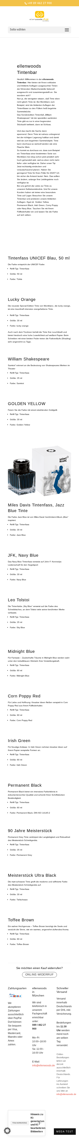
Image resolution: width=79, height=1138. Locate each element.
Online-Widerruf (39, 974)
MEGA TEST (64, 1131)
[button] (7, 1130)
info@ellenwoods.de (43, 1065)
